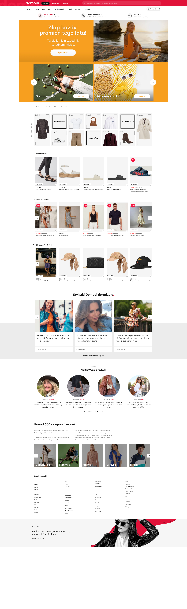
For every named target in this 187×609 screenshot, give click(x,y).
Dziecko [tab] (65, 3)
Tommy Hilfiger (129, 491)
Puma (96, 500)
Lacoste (67, 500)
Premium (78, 9)
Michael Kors (68, 508)
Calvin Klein (37, 497)
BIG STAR (36, 489)
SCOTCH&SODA (99, 511)
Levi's (66, 505)
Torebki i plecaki (59, 9)
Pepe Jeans (98, 497)
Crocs (35, 504)
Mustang (97, 483)
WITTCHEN (128, 504)
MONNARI (98, 481)
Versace (127, 501)
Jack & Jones (68, 495)
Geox (66, 484)
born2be (36, 494)
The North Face (129, 486)
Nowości (28, 9)
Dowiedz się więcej (38, 538)
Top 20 (40, 154)
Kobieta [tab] (45, 3)
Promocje (87, 9)
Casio (35, 500)
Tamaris (127, 484)
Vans (126, 496)
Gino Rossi (67, 486)
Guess (66, 489)
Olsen (96, 492)
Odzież (37, 9)
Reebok (97, 506)
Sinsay (127, 481)
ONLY (96, 494)
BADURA (36, 487)
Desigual (36, 510)
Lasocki (67, 503)
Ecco (66, 481)
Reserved (97, 508)
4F (35, 481)
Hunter (66, 492)
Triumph (127, 493)
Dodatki (69, 9)
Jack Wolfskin (68, 497)
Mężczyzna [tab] (55, 3)
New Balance (98, 486)
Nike (96, 489)
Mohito (66, 513)
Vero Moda (128, 499)
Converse (36, 502)
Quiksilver (97, 503)
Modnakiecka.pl (69, 510)
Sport (49, 9)
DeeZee (36, 507)
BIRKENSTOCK (38, 492)
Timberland (128, 489)
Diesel (36, 512)
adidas (36, 484)
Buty (43, 9)
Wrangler (127, 507)
